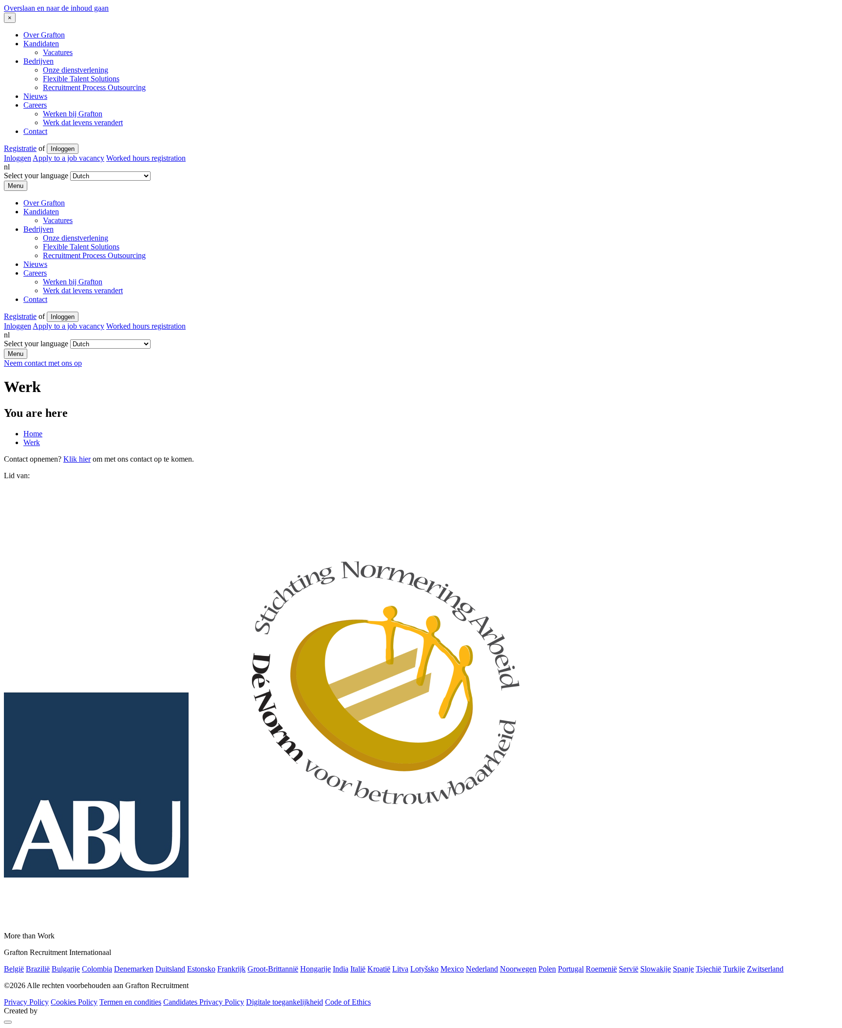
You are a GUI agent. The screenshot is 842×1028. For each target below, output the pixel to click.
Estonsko (201, 969)
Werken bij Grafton (72, 114)
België (14, 969)
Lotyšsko (424, 969)
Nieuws (35, 96)
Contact (35, 131)
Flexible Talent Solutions (81, 79)
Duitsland (170, 969)
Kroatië (378, 969)
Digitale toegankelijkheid (284, 1002)
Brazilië (38, 969)
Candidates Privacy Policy (203, 1002)
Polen (547, 969)
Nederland (482, 969)
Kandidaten (41, 43)
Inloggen (63, 148)
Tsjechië (708, 969)
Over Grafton (44, 35)
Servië (628, 969)
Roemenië (601, 969)
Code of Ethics (348, 1002)
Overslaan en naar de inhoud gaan (56, 8)
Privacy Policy (26, 1002)
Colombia (97, 969)
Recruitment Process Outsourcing (94, 87)
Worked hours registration (146, 158)
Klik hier (77, 459)
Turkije (734, 969)
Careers (35, 105)
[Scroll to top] (8, 1022)
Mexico (452, 969)
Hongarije (315, 969)
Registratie (20, 148)
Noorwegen (518, 969)
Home (32, 434)
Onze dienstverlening (75, 70)
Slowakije (655, 969)
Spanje (683, 969)
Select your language (36, 175)
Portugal (571, 969)
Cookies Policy (74, 1002)
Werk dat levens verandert (83, 122)
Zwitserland (765, 969)
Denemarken (133, 969)
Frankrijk (231, 969)
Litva (400, 969)
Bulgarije (66, 969)
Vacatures (58, 52)
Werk (31, 442)
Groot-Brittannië (273, 969)
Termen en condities (130, 1002)
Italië (357, 969)
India (340, 969)
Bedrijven (38, 61)
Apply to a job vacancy (68, 158)
